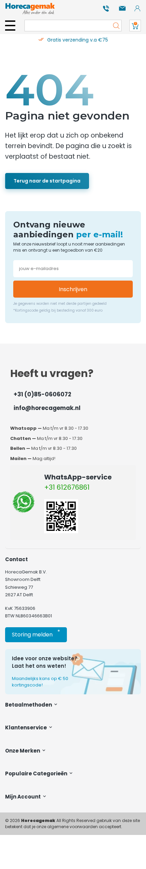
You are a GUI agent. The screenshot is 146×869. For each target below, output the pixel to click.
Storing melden (36, 633)
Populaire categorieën (36, 773)
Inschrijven (73, 289)
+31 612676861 (67, 487)
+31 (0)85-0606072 (42, 394)
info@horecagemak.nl (47, 408)
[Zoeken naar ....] (114, 25)
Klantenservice (26, 727)
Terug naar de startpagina (47, 180)
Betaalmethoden (29, 704)
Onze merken (23, 750)
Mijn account (23, 796)
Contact (16, 559)
